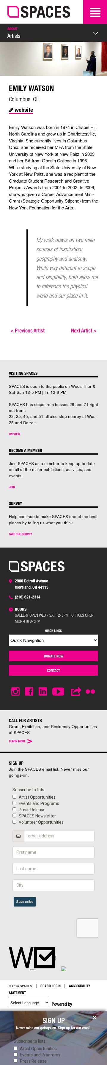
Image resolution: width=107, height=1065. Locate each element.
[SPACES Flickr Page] (91, 688)
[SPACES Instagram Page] (15, 691)
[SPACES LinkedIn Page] (43, 691)
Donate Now (53, 656)
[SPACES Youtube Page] (59, 691)
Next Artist (84, 330)
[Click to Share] (76, 691)
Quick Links (53, 630)
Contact (53, 670)
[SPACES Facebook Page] (29, 691)
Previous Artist (27, 330)
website (23, 109)
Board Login (50, 985)
